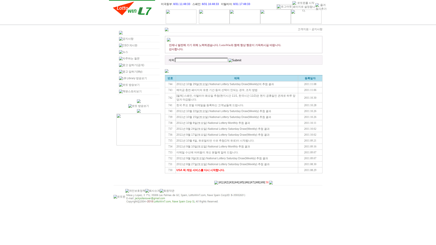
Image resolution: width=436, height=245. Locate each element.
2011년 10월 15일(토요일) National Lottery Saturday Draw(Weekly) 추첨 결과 (223, 117)
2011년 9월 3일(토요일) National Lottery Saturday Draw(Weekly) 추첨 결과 (222, 158)
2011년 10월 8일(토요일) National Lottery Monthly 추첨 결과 (213, 123)
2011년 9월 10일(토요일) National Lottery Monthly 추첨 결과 (213, 146)
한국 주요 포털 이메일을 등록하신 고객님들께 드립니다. (210, 105)
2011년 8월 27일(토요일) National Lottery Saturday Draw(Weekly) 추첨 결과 (223, 164)
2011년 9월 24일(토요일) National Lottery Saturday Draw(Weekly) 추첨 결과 (223, 128)
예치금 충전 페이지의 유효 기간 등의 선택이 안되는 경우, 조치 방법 (217, 90)
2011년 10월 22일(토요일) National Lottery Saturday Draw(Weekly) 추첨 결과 (223, 111)
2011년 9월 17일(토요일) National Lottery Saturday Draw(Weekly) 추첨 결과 (223, 134)
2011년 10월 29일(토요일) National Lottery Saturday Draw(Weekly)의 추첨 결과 (225, 84)
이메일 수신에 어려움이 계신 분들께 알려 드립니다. (207, 152)
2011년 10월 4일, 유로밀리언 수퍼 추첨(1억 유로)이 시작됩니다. (215, 140)
